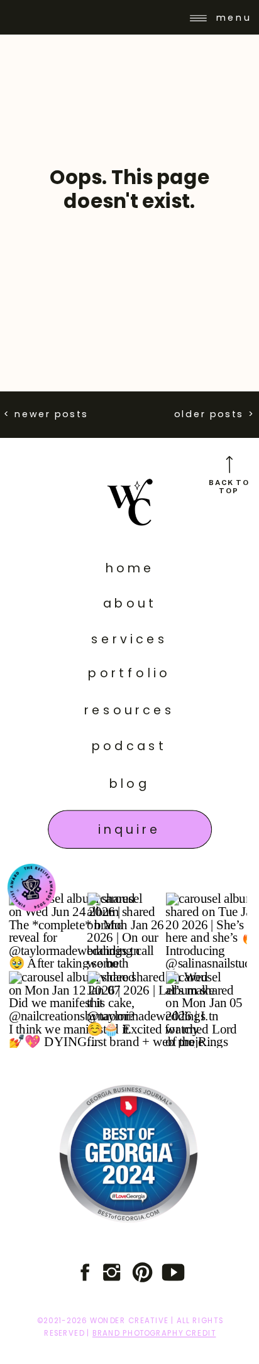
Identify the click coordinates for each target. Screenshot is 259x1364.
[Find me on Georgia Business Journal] (128, 1154)
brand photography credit (154, 1333)
